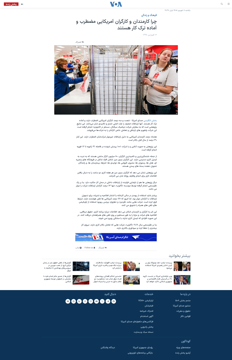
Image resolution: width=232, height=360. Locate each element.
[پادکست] (73, 301)
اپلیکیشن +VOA (145, 300)
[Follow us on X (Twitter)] (102, 301)
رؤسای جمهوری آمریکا (143, 347)
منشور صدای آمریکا (181, 305)
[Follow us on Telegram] (108, 301)
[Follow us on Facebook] (113, 301)
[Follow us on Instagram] (90, 301)
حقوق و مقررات (183, 311)
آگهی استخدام (146, 316)
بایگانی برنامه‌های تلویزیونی (140, 353)
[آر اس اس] (79, 301)
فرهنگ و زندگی (149, 15)
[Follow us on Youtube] (96, 301)
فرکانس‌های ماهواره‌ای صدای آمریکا (137, 321)
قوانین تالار (185, 316)
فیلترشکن (149, 305)
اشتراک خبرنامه (146, 311)
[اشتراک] (67, 301)
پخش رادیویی (147, 327)
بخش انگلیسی (150, 120)
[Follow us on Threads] (85, 301)
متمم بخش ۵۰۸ (182, 300)
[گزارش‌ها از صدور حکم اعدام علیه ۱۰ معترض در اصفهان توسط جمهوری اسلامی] (81, 280)
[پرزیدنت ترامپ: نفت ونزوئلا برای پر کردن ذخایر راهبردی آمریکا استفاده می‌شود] (182, 266)
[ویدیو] (22, 4)
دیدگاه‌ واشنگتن (108, 347)
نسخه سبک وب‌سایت (143, 332)
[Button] (79, 42)
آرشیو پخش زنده (182, 353)
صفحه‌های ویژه (183, 347)
